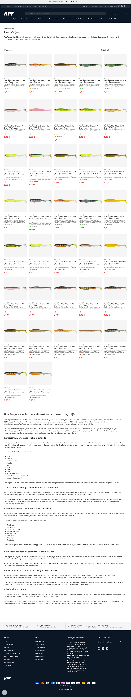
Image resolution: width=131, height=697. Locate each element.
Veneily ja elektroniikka (96, 19)
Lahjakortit (42, 6)
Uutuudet (86, 6)
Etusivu (6, 28)
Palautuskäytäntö (40, 650)
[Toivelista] (121, 14)
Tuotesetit (112, 19)
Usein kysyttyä (39, 641)
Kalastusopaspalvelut (21, 6)
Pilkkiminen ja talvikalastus (73, 19)
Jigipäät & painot (27, 19)
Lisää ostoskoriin (15, 74)
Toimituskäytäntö (40, 647)
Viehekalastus (54, 19)
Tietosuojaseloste (40, 644)
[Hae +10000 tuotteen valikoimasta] (104, 13)
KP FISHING (8, 6)
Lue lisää (36, 39)
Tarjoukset (103, 6)
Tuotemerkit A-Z (9, 662)
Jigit (15, 19)
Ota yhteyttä (33, 6)
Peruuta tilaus (39, 659)
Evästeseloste (39, 656)
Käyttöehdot (39, 653)
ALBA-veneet (112, 6)
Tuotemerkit (94, 6)
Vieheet (41, 19)
